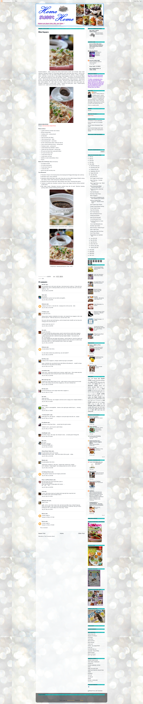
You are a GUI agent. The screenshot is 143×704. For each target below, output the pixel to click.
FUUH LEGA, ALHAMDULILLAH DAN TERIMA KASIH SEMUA (97, 198)
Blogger (81, 700)
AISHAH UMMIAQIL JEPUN (94, 665)
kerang (93, 392)
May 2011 (93, 240)
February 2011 (94, 245)
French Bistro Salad (93, 437)
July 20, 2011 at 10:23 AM (47, 467)
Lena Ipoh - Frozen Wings (93, 650)
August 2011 (93, 173)
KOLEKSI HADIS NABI (94, 60)
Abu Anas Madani (93, 51)
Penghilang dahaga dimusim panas (99, 357)
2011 (90, 164)
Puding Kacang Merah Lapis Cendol (99, 335)
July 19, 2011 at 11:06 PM (47, 354)
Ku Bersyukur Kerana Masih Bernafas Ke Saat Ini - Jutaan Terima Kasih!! (99, 328)
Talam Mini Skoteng (94, 210)
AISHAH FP (90, 663)
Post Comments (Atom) (49, 536)
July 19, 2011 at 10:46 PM (47, 342)
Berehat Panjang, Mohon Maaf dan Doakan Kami (97, 290)
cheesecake (100, 382)
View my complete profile (93, 105)
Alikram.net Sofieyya (92, 635)
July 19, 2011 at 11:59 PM (47, 384)
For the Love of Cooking (95, 436)
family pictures (92, 387)
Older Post (81, 533)
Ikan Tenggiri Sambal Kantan (96, 178)
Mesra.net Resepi (91, 654)
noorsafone (44, 370)
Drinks (100, 385)
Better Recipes (91, 642)
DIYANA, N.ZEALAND (92, 680)
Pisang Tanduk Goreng (95, 208)
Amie (43, 295)
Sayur (103, 402)
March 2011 (93, 243)
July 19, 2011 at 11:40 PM (47, 375)
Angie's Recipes (93, 426)
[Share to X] (59, 276)
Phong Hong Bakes (93, 416)
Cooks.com (90, 644)
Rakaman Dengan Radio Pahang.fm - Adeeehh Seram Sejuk (97, 201)
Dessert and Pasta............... (98, 508)
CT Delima (44, 311)
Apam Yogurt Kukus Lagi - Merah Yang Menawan (97, 184)
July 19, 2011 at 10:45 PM (47, 326)
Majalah (89, 395)
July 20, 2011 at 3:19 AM (47, 401)
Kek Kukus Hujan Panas (95, 193)
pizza (89, 400)
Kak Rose (44, 358)
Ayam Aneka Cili (93, 176)
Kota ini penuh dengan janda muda (95, 128)
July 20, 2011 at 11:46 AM (47, 475)
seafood (92, 403)
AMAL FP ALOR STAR (93, 668)
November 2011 (94, 167)
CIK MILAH (90, 677)
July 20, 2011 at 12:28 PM (47, 487)
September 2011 (94, 171)
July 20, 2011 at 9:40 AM (47, 447)
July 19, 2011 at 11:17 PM (47, 366)
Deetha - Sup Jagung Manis (94, 645)
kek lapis (98, 390)
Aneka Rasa (90, 639)
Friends (90, 389)
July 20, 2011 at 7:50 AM (47, 418)
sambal (93, 402)
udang (89, 411)
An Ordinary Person (46, 472)
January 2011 (94, 247)
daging (96, 383)
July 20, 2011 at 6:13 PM (47, 509)
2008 (90, 253)
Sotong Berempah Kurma (95, 219)
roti (104, 400)
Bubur (103, 380)
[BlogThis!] (58, 276)
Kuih (98, 394)
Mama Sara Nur (93, 365)
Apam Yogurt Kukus (94, 229)
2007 (90, 255)
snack (101, 405)
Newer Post (41, 533)
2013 (90, 160)
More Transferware (99, 482)
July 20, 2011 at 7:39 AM (47, 410)
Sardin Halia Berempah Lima (96, 224)
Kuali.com (90, 647)
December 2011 (94, 165)
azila (43, 491)
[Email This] (56, 276)
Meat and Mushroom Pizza (96, 213)
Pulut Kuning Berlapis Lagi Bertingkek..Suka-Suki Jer (99, 268)
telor (93, 409)
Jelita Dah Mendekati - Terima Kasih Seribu (99, 275)
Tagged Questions (99, 408)
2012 (90, 162)
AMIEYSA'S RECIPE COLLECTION (96, 670)
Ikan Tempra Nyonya (94, 211)
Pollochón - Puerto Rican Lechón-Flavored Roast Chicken (99, 429)
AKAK (89, 666)
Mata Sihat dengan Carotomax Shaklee (99, 33)
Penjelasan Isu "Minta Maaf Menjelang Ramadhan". (98, 54)
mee (43, 278)
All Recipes (90, 637)
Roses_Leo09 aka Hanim (47, 479)
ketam (98, 392)
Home (62, 533)
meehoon (101, 395)
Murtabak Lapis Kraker (95, 225)
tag (92, 408)
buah (99, 380)
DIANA (89, 678)
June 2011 (93, 238)
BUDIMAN (90, 673)
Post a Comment (44, 527)
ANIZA (89, 671)
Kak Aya (44, 388)
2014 (90, 158)
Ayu (43, 330)
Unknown (44, 304)
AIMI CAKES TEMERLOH (93, 661)
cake (91, 382)
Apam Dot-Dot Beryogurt (95, 217)
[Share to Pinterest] (62, 276)
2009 (90, 251)
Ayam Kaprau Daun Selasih (96, 204)
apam (89, 378)
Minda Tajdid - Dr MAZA (94, 66)
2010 (90, 249)
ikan (103, 389)
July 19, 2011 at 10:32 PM (47, 307)
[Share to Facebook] (61, 276)
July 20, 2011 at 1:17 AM (47, 392)
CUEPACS (91, 491)
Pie (102, 398)
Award (95, 378)
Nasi (95, 397)
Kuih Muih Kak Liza (92, 649)
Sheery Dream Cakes (46, 451)
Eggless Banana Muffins (94, 444)
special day (96, 407)
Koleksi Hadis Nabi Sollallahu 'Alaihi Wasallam (95, 62)
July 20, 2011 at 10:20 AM (47, 456)
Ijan (42, 396)
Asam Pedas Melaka (94, 233)
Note (103, 397)
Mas (43, 440)
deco (102, 383)
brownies (94, 380)
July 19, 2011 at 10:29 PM (47, 290)
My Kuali (91, 355)
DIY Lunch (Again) (99, 418)
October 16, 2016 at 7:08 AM (48, 525)
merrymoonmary (70, 700)
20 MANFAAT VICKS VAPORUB (95, 120)
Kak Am (43, 284)
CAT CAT (90, 675)
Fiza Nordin (44, 422)
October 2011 (94, 169)
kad (93, 390)
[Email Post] (54, 276)
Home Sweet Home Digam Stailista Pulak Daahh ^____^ (97, 187)
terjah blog (99, 409)
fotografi (101, 387)
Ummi (95, 92)
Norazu (43, 513)
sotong (89, 407)
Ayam (103, 378)
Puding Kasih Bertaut (94, 215)
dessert (90, 385)
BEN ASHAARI (92, 471)
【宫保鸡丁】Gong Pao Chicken (99, 449)
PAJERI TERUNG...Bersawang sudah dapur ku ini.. (99, 298)
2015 (90, 156)
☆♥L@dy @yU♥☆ (46, 414)
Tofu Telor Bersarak (94, 192)
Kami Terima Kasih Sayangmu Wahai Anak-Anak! (99, 348)
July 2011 (93, 174)
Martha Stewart (91, 652)
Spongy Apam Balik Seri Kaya (96, 231)
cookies (89, 383)
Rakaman (99, 400)
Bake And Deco (91, 640)
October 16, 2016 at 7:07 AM (48, 517)
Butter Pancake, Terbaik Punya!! (97, 227)
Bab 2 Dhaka (92, 47)
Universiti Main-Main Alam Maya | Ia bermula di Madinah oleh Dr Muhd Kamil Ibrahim (96, 45)
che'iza (43, 405)
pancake (92, 398)
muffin (89, 397)
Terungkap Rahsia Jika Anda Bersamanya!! (99, 282)
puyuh (94, 400)
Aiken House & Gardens (94, 481)
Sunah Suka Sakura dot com (96, 462)
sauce (99, 402)
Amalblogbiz (45, 433)
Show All (103, 456)
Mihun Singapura (43, 32)
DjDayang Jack (45, 500)
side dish (99, 403)
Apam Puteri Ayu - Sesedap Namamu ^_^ (96, 181)
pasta (97, 398)
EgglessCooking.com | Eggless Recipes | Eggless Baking (95, 442)
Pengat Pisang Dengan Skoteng (97, 206)
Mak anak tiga (45, 379)
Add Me (89, 110)
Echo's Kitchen (92, 447)
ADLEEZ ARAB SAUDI (93, 660)
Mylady (43, 460)
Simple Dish (92, 405)
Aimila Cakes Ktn (91, 634)
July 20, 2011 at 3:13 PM (47, 496)
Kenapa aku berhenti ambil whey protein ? (99, 473)
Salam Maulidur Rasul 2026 (98, 464)
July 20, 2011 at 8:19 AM (47, 436)
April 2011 (93, 242)
